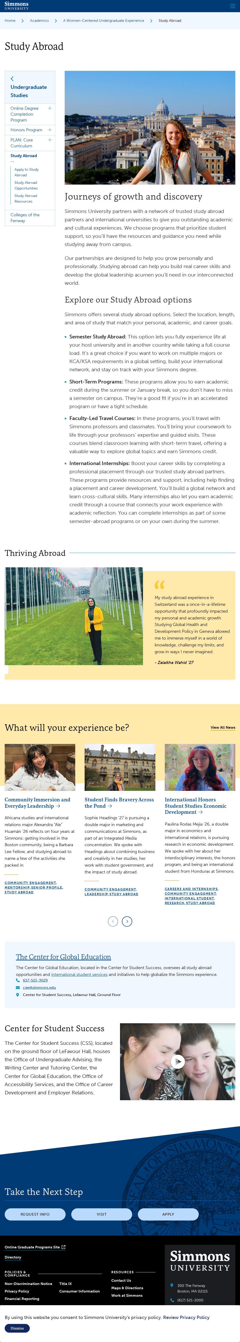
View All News (223, 727)
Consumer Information (79, 1291)
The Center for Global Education (63, 956)
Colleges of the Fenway (25, 217)
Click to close (12, 162)
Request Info (35, 1214)
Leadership (96, 894)
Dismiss (17, 1328)
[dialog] (120, 1323)
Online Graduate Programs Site (32, 1247)
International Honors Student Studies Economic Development (195, 805)
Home (10, 20)
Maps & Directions (127, 1288)
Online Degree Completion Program (24, 114)
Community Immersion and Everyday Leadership (37, 802)
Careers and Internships (191, 889)
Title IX (65, 1283)
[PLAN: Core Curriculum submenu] (50, 140)
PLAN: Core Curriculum (22, 142)
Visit (102, 1214)
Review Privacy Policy (186, 1317)
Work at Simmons (126, 1295)
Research (175, 903)
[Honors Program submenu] (50, 130)
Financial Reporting (22, 1299)
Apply (168, 1214)
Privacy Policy (17, 1291)
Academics (39, 20)
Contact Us (121, 1280)
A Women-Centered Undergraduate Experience (103, 20)
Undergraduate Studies (29, 91)
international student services (79, 974)
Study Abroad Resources (26, 198)
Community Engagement (30, 883)
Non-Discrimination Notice (28, 1283)
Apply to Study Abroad (27, 172)
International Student (189, 898)
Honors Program (26, 130)
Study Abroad (24, 155)
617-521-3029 (35, 980)
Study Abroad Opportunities (26, 185)
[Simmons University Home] (16, 8)
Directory (13, 1257)
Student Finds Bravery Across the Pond (119, 802)
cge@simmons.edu (39, 987)
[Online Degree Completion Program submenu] (50, 109)
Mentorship (17, 888)
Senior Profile (47, 888)
